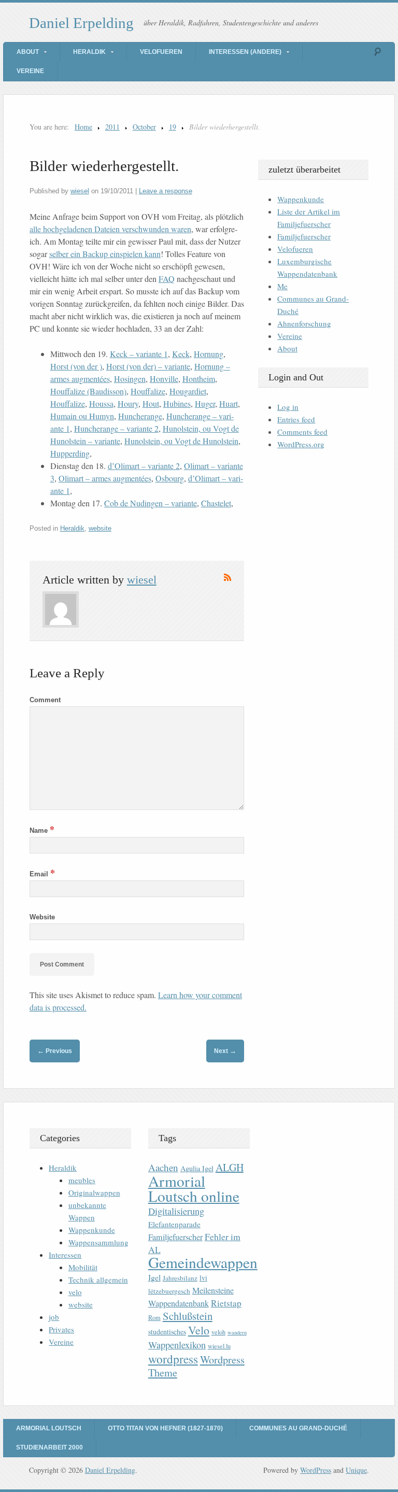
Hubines (177, 403)
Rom (154, 1317)
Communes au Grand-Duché (298, 1428)
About (28, 51)
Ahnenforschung (304, 323)
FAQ (167, 278)
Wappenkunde (300, 199)
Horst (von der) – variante (148, 366)
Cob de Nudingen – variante (150, 503)
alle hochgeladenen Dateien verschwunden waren (110, 228)
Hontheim (198, 378)
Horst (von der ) (76, 366)
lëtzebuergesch (169, 1291)
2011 (112, 127)
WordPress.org (300, 444)
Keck (181, 353)
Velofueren (161, 51)
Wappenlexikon (177, 1345)
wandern (237, 1332)
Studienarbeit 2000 (49, 1447)
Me (282, 286)
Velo (198, 1330)
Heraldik (89, 51)
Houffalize (148, 391)
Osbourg (169, 478)
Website (42, 917)
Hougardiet (187, 391)
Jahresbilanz (180, 1278)
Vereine (30, 71)
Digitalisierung (176, 1211)
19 (172, 127)
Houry (128, 403)
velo (75, 1292)
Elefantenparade (174, 1224)
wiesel (79, 191)
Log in (287, 407)
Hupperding (70, 453)
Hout (151, 403)
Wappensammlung (98, 1242)
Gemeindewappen (203, 1262)
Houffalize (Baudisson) (88, 391)
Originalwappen (94, 1192)
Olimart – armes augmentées (105, 478)
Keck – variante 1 (139, 353)
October (144, 127)
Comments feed (302, 432)
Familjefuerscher (304, 236)
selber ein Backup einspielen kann (105, 253)
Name (42, 830)
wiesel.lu (219, 1346)
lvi (203, 1278)
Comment (45, 700)
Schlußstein (187, 1316)
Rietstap (226, 1303)
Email (42, 874)
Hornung (208, 353)
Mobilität (82, 1267)
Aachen (163, 1167)
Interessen (65, 1254)
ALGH (230, 1167)
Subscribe (227, 577)
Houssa (101, 403)
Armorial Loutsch (48, 1428)
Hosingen (130, 378)
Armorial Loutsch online (193, 1188)
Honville (164, 378)
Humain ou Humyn (82, 415)
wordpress (173, 1359)
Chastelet (216, 503)
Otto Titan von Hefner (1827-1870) (165, 1428)
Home (83, 127)
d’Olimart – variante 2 (144, 465)
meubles (81, 1180)
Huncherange (140, 415)
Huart (228, 403)
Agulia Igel (197, 1168)
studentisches (167, 1332)
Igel (154, 1277)
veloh (218, 1332)
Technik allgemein (98, 1279)
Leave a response (165, 191)
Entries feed (296, 419)
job (54, 1317)
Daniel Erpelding (81, 23)
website (100, 528)
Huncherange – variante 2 (116, 428)
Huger (205, 403)
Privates (61, 1329)
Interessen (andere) (245, 51)
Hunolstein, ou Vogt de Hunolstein (181, 440)
